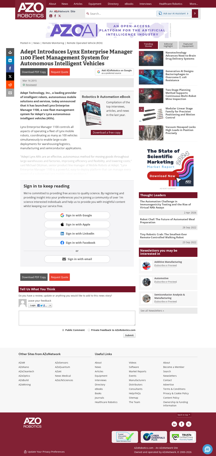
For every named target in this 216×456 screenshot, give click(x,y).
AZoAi (58, 371)
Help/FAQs (135, 393)
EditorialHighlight (168, 45)
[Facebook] (10, 68)
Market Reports (137, 371)
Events (132, 375)
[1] (151, 58)
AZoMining (25, 384)
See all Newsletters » (152, 310)
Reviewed (31, 84)
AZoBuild (24, 380)
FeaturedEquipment (188, 45)
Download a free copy (106, 132)
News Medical (63, 375)
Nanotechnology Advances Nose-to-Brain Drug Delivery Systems (181, 55)
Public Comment (75, 330)
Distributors (135, 384)
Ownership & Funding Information (175, 403)
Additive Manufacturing (168, 261)
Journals (99, 397)
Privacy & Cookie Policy (176, 393)
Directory (100, 384)
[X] (10, 76)
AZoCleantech (26, 371)
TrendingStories (148, 45)
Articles (99, 371)
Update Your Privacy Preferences (46, 451)
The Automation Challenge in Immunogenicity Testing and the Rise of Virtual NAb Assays (165, 204)
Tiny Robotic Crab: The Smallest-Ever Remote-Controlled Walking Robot (163, 236)
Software (134, 367)
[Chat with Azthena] (207, 449)
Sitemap (133, 397)
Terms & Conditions (174, 389)
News (36, 43)
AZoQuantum (62, 367)
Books (98, 393)
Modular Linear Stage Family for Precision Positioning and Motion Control (180, 113)
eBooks (99, 389)
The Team (134, 402)
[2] (151, 76)
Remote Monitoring (53, 43)
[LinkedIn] (10, 60)
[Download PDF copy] (10, 52)
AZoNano (24, 367)
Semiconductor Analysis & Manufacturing (169, 296)
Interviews (100, 380)
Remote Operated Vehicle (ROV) (84, 43)
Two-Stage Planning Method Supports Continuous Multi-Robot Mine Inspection (181, 94)
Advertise (168, 384)
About (98, 362)
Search (167, 371)
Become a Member (173, 367)
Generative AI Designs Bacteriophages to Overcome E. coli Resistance (179, 75)
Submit (129, 335)
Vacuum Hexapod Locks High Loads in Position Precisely (181, 130)
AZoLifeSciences (64, 380)
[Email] (10, 93)
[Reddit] (10, 85)
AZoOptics (24, 375)
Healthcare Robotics (106, 402)
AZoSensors (61, 362)
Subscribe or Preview (165, 265)
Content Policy (171, 397)
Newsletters (170, 375)
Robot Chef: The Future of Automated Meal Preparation (167, 221)
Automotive (161, 278)
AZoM (22, 362)
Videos (132, 362)
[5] (151, 132)
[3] (151, 95)
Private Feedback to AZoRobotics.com (113, 330)
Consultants (135, 389)
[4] (151, 114)
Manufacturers (137, 380)
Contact (167, 380)
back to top (183, 414)
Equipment (101, 375)
